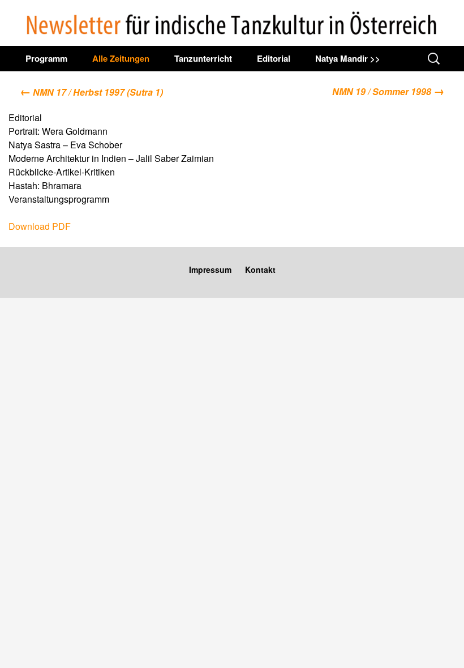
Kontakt (260, 269)
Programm (46, 58)
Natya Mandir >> (347, 58)
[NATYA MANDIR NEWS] (232, 23)
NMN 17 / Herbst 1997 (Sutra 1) (91, 92)
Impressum (210, 269)
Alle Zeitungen (120, 58)
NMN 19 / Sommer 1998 (388, 91)
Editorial (273, 58)
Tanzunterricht (203, 58)
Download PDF (39, 226)
